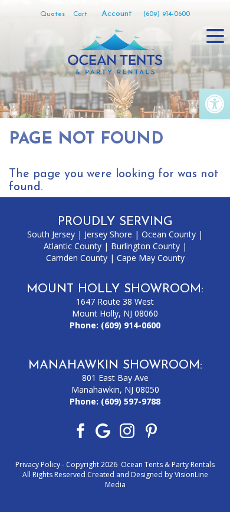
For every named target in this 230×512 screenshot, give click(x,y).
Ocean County (169, 234)
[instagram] (127, 429)
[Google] (103, 429)
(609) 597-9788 (130, 401)
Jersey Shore (108, 234)
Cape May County (151, 257)
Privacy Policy (37, 464)
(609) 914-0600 (166, 14)
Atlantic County (72, 246)
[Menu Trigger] (215, 35)
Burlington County (145, 246)
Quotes (52, 14)
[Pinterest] (151, 429)
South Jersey (51, 234)
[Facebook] (79, 429)
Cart (80, 14)
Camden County (76, 257)
